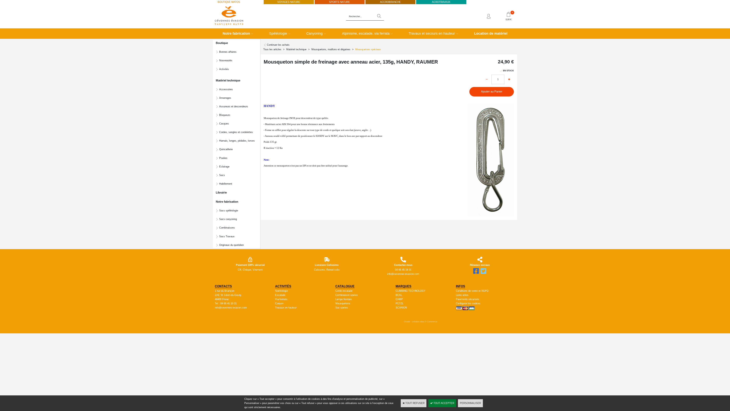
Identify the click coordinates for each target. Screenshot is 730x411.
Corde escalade (343, 290)
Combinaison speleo (346, 295)
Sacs (222, 175)
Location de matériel (490, 33)
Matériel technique (296, 49)
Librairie (221, 192)
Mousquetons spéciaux (368, 49)
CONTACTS (223, 286)
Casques (224, 123)
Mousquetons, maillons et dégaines (330, 49)
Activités (224, 69)
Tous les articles (272, 49)
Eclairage (224, 166)
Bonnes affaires (227, 51)
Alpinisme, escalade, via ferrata (366, 33)
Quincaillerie (226, 149)
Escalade (280, 295)
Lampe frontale (343, 299)
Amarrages (225, 97)
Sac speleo (341, 307)
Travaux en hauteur (285, 307)
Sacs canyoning (228, 219)
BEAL (399, 295)
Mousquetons (342, 303)
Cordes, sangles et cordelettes (236, 132)
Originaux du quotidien (231, 245)
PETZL (399, 303)
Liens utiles (462, 295)
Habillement (225, 183)
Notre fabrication (236, 33)
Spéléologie (278, 33)
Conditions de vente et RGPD (472, 290)
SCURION (401, 307)
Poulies (223, 158)
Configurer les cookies (468, 303)
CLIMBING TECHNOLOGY (410, 290)
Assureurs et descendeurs (233, 106)
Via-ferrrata (281, 299)
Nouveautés (225, 60)
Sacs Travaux (227, 236)
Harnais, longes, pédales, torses (237, 140)
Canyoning (314, 33)
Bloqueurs (224, 115)
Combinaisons (227, 227)
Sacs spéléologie (228, 210)
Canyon (279, 303)
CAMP (399, 299)
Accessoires (226, 89)
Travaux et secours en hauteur (432, 33)
